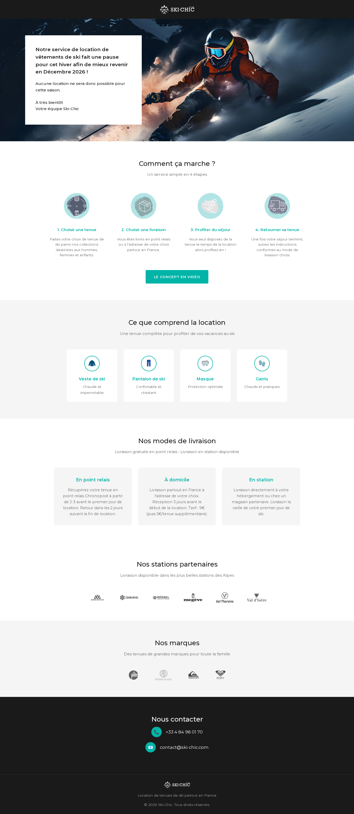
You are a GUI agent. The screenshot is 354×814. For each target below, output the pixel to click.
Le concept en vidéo (177, 277)
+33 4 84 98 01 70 (184, 732)
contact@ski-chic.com (184, 747)
